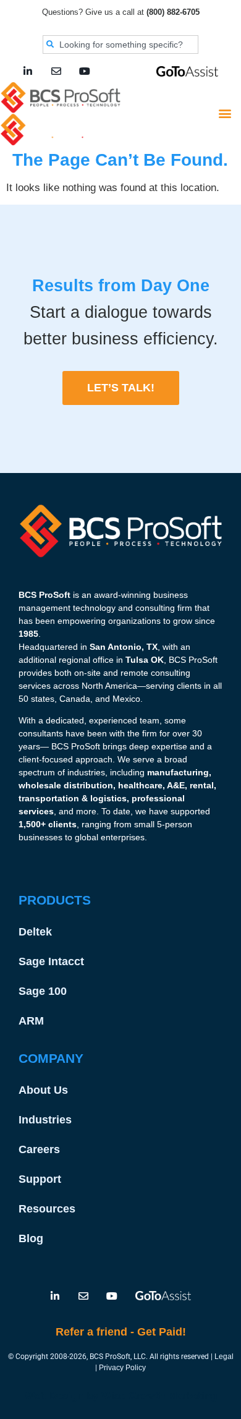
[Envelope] (56, 71)
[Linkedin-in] (28, 71)
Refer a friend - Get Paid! (121, 1332)
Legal (224, 1356)
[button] (224, 113)
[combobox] (120, 44)
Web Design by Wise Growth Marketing (121, 1396)
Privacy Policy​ (122, 1367)
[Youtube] (85, 71)
